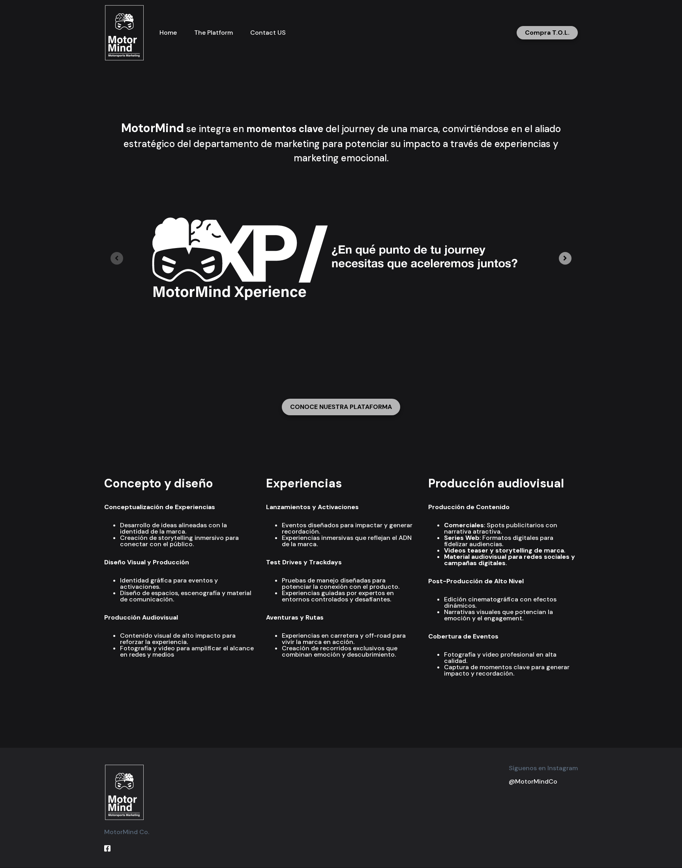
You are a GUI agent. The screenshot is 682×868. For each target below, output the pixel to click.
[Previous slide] (117, 258)
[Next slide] (565, 258)
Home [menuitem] (168, 32)
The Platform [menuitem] (213, 32)
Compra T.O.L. (547, 32)
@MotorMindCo (533, 781)
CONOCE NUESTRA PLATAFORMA (341, 407)
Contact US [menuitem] (268, 32)
